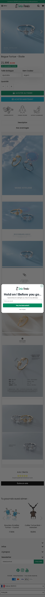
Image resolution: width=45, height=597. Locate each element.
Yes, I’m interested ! (22, 305)
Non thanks (22, 309)
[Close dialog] (42, 286)
